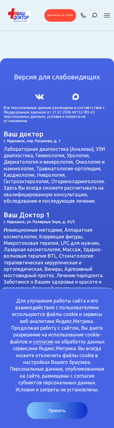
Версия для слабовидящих (57, 77)
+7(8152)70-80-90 (83, 15)
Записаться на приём (60, 15)
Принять (57, 410)
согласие (43, 341)
